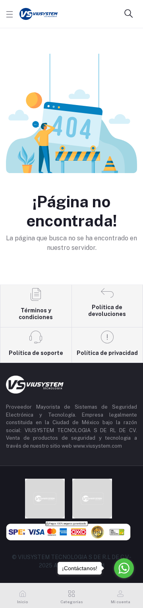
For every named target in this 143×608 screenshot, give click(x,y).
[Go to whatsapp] (124, 568)
